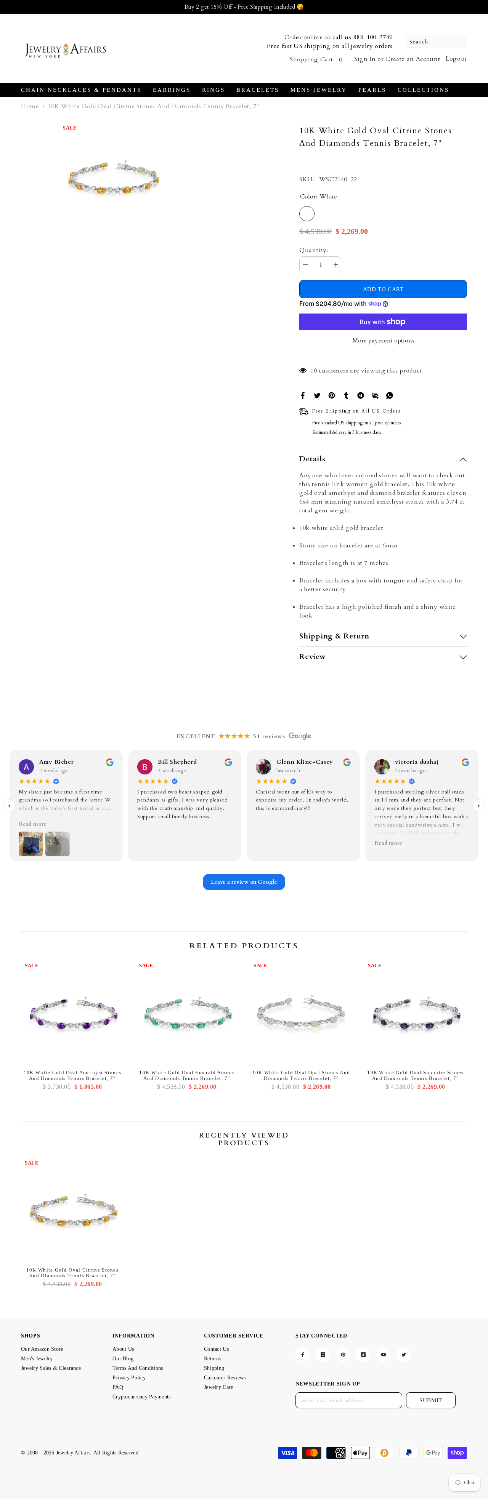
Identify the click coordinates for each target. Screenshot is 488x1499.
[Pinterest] (331, 395)
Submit (430, 1400)
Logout (456, 58)
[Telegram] (360, 395)
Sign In (365, 59)
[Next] (478, 805)
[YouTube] (383, 1354)
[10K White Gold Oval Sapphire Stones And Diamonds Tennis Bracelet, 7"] (415, 1012)
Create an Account (412, 59)
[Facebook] (302, 395)
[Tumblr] (346, 395)
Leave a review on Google (244, 882)
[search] (436, 42)
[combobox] (432, 42)
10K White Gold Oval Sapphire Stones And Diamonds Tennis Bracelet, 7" (415, 1075)
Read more (33, 824)
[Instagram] (323, 1354)
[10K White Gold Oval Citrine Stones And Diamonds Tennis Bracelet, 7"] (72, 1209)
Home (30, 106)
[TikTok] (363, 1354)
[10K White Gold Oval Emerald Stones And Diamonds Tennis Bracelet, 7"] (186, 1012)
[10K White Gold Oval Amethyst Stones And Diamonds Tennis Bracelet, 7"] (72, 1012)
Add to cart (383, 289)
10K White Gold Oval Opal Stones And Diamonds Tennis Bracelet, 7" (301, 1075)
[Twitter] (317, 395)
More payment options (383, 340)
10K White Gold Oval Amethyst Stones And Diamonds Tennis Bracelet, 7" (73, 1075)
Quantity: (313, 250)
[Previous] (9, 805)
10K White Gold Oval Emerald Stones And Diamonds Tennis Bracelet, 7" (186, 1075)
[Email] (375, 395)
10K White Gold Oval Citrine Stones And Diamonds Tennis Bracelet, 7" (72, 1272)
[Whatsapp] (389, 395)
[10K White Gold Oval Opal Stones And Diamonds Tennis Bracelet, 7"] (301, 1012)
